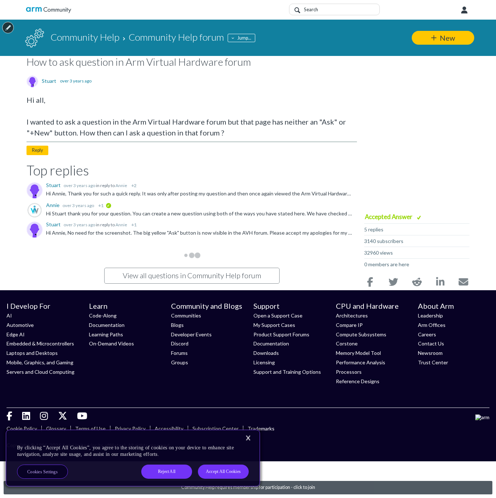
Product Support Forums (281, 334)
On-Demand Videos (111, 343)
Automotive (20, 325)
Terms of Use (90, 428)
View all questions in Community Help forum (192, 275)
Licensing (264, 362)
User (464, 10)
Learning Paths (106, 334)
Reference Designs (357, 381)
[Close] (248, 438)
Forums (179, 353)
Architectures (352, 315)
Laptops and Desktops (32, 353)
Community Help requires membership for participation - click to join (248, 487)
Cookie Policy (22, 428)
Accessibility (169, 428)
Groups (179, 362)
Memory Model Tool (358, 353)
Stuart (49, 81)
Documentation (107, 325)
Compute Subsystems (361, 334)
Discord (179, 343)
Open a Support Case (277, 315)
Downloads (266, 353)
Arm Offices (432, 325)
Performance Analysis (360, 362)
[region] (133, 458)
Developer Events (191, 334)
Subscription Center (215, 428)
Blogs (177, 325)
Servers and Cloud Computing (40, 372)
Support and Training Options (287, 372)
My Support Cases (274, 325)
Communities (186, 315)
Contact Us (431, 343)
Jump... (244, 38)
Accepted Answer (389, 216)
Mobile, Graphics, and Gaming (40, 362)
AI (9, 315)
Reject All (166, 471)
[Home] (48, 10)
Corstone (347, 343)
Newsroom (430, 353)
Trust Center (433, 362)
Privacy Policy (130, 428)
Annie (121, 185)
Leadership (430, 315)
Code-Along (103, 315)
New (447, 37)
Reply (37, 150)
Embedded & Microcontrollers (40, 343)
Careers (427, 334)
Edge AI (16, 334)
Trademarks (261, 428)
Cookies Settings (42, 471)
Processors (349, 372)
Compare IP (349, 325)
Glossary (56, 428)
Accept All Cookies (223, 471)
